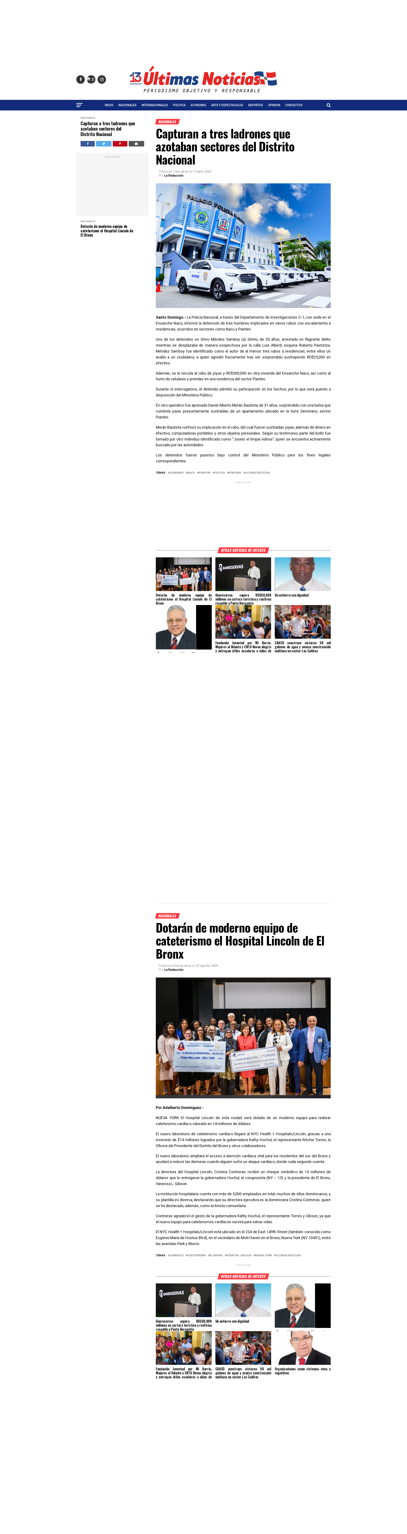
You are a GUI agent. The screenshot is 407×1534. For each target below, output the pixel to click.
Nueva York (263, 1255)
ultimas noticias (257, 472)
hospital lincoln (238, 1255)
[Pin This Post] (120, 143)
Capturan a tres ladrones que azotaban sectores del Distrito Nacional (108, 129)
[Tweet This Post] (103, 143)
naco (191, 472)
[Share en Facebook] (88, 143)
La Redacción (173, 175)
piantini (204, 472)
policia (219, 472)
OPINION (274, 105)
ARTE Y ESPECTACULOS (227, 105)
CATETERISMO (196, 1255)
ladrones (177, 472)
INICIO (109, 105)
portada (235, 472)
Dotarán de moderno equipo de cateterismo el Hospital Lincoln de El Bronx (107, 230)
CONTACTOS (293, 105)
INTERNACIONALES (155, 105)
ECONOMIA (198, 105)
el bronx (216, 1255)
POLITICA (179, 105)
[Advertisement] (203, 29)
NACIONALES (127, 105)
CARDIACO (177, 1255)
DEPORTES (255, 105)
